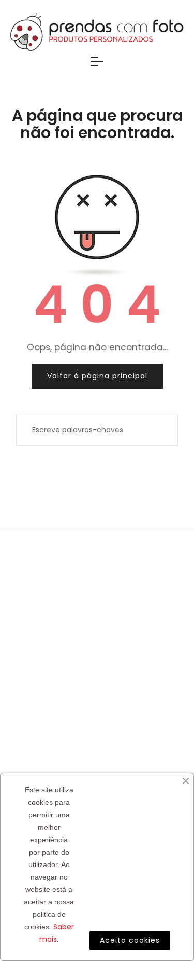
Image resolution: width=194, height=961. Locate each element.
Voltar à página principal (97, 375)
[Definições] (182, 75)
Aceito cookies (130, 940)
